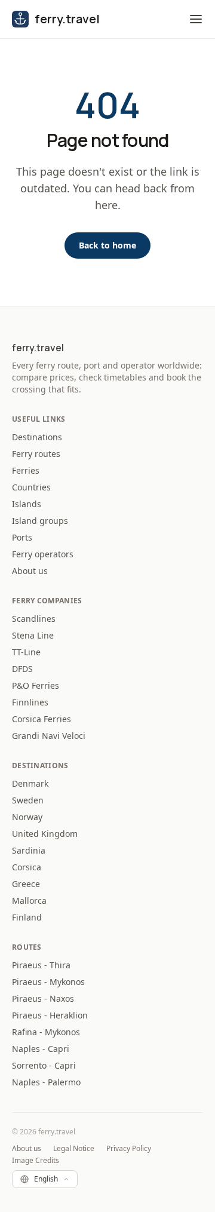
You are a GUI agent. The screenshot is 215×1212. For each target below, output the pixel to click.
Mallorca (29, 900)
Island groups (40, 520)
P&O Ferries (35, 685)
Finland (27, 917)
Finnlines (30, 702)
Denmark (30, 783)
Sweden (28, 800)
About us (30, 570)
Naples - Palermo (46, 1082)
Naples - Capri (40, 1048)
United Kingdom (45, 833)
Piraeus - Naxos (43, 998)
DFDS (22, 668)
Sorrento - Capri (44, 1065)
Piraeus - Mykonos (48, 981)
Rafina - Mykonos (46, 1032)
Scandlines (34, 618)
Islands (26, 504)
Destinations (37, 437)
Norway (27, 817)
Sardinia (28, 850)
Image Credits (35, 1160)
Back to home (107, 245)
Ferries (25, 470)
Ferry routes (36, 453)
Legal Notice (73, 1148)
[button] (196, 19)
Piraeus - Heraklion (50, 1015)
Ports (22, 537)
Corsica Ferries (41, 719)
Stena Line (33, 635)
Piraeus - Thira (41, 965)
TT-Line (26, 652)
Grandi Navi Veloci (48, 735)
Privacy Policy (128, 1148)
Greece (26, 883)
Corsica (26, 867)
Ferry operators (42, 554)
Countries (31, 487)
